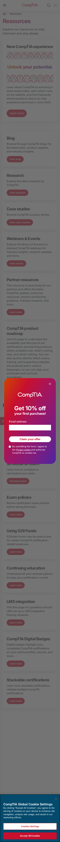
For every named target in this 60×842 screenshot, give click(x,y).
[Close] (56, 799)
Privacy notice (23, 449)
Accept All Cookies (30, 835)
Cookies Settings (30, 826)
